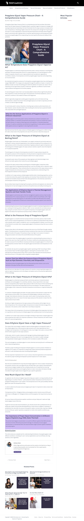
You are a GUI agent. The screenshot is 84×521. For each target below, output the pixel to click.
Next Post (47, 460)
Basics (11, 8)
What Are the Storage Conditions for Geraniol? (40, 472)
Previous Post (11, 460)
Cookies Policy (67, 517)
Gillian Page (17, 443)
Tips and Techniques (35, 8)
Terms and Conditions (57, 517)
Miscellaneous (70, 8)
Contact (74, 517)
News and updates (47, 8)
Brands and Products (59, 8)
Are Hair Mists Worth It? (36, 493)
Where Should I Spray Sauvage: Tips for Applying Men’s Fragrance (16, 493)
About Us (40, 517)
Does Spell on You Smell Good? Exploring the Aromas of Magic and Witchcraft (16, 472)
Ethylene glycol (13, 360)
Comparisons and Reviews (21, 8)
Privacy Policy (47, 517)
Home (35, 517)
